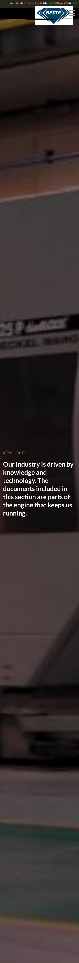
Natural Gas (14, 3)
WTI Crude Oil (60, 3)
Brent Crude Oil (35, 3)
